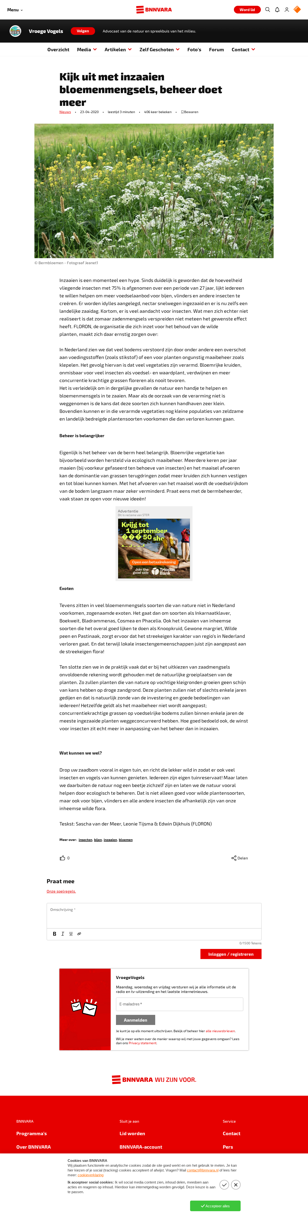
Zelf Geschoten (157, 49)
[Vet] (54, 934)
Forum (216, 49)
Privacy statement (142, 1043)
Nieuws (65, 112)
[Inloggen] (287, 10)
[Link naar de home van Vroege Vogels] (15, 31)
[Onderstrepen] (71, 934)
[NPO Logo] (297, 10)
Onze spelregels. (61, 891)
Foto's (194, 49)
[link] (85, 839)
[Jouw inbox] (277, 9)
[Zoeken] (267, 10)
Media (84, 49)
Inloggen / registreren (231, 953)
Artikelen (115, 49)
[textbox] (154, 915)
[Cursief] (63, 934)
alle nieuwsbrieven (220, 1031)
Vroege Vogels (46, 31)
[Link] (79, 934)
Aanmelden (135, 1019)
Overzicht (58, 49)
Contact (240, 49)
